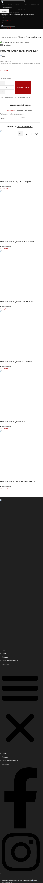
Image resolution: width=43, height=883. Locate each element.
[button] (20, 133)
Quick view (25, 133)
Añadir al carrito (23, 87)
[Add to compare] (31, 133)
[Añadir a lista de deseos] (36, 133)
